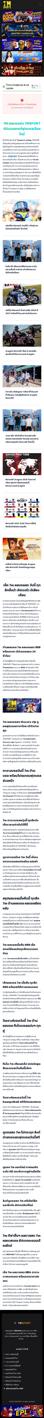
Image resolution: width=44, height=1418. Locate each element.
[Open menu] (40, 5)
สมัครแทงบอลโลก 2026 (14, 1388)
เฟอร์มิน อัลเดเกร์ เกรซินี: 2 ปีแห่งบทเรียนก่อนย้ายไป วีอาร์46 (22, 227)
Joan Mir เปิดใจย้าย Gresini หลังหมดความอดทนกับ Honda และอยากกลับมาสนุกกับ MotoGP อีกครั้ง (22, 439)
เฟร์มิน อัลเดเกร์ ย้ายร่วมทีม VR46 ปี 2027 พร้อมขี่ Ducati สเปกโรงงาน (22, 312)
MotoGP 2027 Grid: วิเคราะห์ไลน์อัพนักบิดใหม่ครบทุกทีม (21, 525)
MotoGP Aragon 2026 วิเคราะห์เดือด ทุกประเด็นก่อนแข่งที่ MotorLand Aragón (21, 482)
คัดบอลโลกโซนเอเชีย (13, 1377)
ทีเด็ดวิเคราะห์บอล (12, 1385)
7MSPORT (12, 156)
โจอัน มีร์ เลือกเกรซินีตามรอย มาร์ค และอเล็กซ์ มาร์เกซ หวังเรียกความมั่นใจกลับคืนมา (21, 269)
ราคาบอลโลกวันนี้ (12, 1362)
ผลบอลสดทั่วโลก (12, 1358)
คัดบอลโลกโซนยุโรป (13, 1381)
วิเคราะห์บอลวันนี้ (12, 1354)
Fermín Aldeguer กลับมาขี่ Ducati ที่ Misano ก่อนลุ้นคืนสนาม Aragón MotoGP (22, 395)
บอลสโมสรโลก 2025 (13, 1373)
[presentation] (22, 210)
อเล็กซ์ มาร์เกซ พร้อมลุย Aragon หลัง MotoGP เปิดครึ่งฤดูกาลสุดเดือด (20, 567)
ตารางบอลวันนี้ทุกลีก (13, 1366)
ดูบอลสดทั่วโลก (11, 1369)
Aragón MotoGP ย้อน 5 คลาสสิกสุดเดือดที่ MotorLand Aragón (21, 352)
